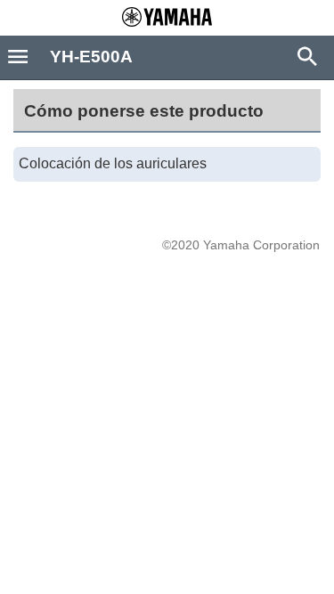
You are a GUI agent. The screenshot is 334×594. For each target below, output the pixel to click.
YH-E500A (91, 56)
